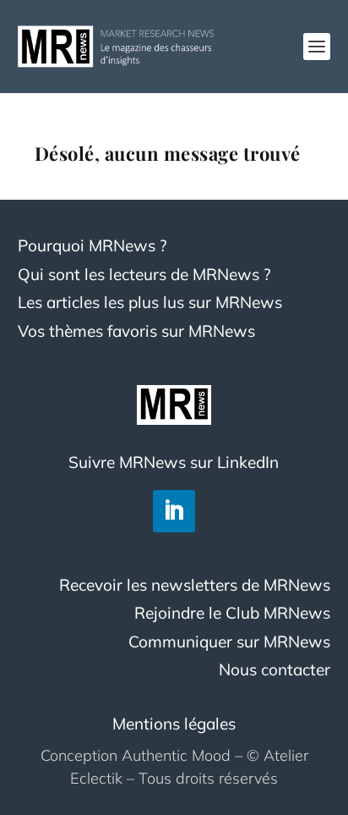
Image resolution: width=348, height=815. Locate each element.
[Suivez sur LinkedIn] (174, 511)
